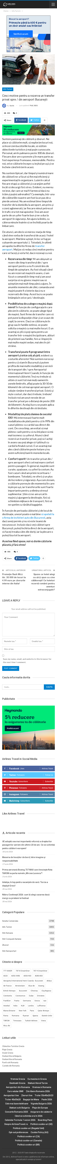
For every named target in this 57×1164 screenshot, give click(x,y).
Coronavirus (20, 996)
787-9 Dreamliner (40, 971)
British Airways (9, 991)
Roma (5, 1016)
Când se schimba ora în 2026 (28, 1116)
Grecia (37, 1001)
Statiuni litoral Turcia (38, 1083)
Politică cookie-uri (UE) (41, 1124)
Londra (31, 1006)
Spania (35, 1016)
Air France (7, 986)
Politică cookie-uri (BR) (28, 1144)
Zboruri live (26, 1095)
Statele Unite (47, 1016)
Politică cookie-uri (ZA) (28, 1136)
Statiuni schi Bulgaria (19, 1108)
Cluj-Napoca (46, 991)
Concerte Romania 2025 (16, 1112)
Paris (32, 1011)
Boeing (41, 986)
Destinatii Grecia (17, 1083)
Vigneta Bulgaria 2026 (41, 1103)
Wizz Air (6, 1026)
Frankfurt (7, 1001)
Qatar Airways (43, 1011)
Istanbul (6, 1006)
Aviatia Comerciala (10, 921)
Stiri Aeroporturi (9, 951)
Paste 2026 (47, 1099)
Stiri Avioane (7, 933)
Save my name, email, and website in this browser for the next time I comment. (27, 660)
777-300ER (7, 971)
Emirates (40, 996)
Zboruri (5, 945)
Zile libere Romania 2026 (38, 1091)
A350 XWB (15, 976)
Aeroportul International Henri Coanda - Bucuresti (23, 981)
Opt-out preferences (18, 1132)
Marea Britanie (9, 1011)
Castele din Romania (11, 1065)
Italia (15, 1006)
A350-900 (27, 976)
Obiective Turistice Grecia (13, 1046)
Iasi (44, 1001)
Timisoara (17, 1021)
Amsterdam (20, 986)
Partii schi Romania (10, 1062)
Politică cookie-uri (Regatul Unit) (28, 1128)
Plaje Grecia (7, 1049)
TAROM (6, 1021)
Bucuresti (23, 991)
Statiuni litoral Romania (12, 1059)
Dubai (31, 996)
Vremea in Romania (41, 1087)
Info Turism (7, 89)
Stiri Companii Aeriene (11, 939)
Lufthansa (41, 1006)
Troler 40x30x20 (13, 1099)
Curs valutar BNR (15, 1091)
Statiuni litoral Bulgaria (11, 1056)
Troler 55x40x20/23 (44, 1095)
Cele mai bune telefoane (16, 1103)
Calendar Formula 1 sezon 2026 (20, 1120)
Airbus (49, 981)
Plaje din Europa (40, 1108)
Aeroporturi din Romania (18, 1087)
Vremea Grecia (18, 1079)
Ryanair (26, 1016)
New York (22, 1011)
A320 (5, 976)
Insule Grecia (7, 1053)
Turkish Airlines (31, 1021)
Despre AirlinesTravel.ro (16, 1124)
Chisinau (34, 991)
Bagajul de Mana (31, 1099)
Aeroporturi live (11, 1095)
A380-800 (39, 976)
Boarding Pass (45, 1120)
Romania (15, 1016)
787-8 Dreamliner (23, 971)
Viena (43, 1021)
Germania (27, 1001)
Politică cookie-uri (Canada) (28, 1140)
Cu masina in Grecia (37, 1079)
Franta (16, 1001)
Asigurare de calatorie (41, 1112)
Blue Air (31, 986)
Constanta (7, 996)
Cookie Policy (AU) (39, 1132)
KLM (22, 1006)
